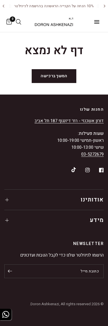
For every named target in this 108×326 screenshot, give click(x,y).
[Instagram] (83, 170)
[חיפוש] (18, 22)
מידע (97, 220)
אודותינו (92, 199)
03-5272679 (92, 154)
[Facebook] (97, 170)
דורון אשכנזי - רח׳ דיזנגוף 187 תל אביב (69, 121)
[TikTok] (69, 169)
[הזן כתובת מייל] (10, 271)
